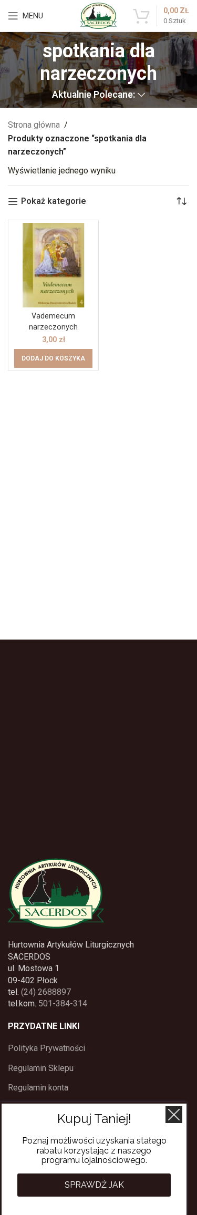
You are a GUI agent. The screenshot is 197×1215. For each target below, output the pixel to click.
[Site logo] (98, 15)
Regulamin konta (38, 1088)
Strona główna (34, 125)
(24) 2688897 (46, 992)
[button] (53, 358)
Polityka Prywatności (46, 1048)
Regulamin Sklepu (41, 1068)
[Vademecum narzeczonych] (53, 265)
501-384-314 (62, 1003)
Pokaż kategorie (53, 202)
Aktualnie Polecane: (93, 95)
